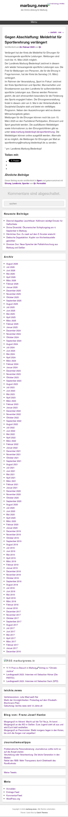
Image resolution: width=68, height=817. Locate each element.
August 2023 (12, 383)
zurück (52, 32)
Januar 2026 (12, 287)
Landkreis (16, 183)
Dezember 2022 (13, 410)
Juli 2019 (10, 547)
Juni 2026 (10, 270)
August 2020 (12, 504)
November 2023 (13, 373)
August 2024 (12, 343)
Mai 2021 (10, 474)
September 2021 (13, 460)
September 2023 (13, 380)
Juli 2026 (10, 267)
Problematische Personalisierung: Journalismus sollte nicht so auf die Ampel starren (32, 750)
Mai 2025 (10, 313)
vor (61, 32)
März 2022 (11, 440)
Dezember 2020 (13, 490)
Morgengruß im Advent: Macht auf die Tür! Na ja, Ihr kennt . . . (32, 721)
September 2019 (13, 541)
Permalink (41, 183)
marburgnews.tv (24, 660)
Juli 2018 (10, 587)
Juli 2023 (10, 387)
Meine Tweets (10, 772)
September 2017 (13, 621)
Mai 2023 (10, 394)
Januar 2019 (12, 567)
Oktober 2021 (12, 457)
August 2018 (12, 584)
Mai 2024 (10, 353)
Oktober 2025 (12, 297)
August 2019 (12, 544)
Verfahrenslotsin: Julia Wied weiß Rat (21, 696)
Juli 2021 (10, 467)
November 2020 (13, 494)
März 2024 (11, 360)
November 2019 (13, 534)
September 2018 (13, 581)
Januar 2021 (12, 487)
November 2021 (13, 454)
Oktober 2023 (12, 377)
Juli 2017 (10, 628)
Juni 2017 (10, 631)
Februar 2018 (12, 604)
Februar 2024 (12, 363)
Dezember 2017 (13, 611)
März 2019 (11, 561)
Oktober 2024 (12, 337)
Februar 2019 (12, 564)
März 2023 (11, 400)
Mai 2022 (10, 434)
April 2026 (10, 277)
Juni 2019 (10, 551)
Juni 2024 (10, 350)
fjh (40, 47)
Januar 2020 (12, 527)
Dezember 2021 (13, 450)
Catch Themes (42, 812)
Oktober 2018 (12, 577)
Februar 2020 (12, 524)
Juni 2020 (10, 511)
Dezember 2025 (13, 290)
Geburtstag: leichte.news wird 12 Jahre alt (23, 705)
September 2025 (13, 300)
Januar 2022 (12, 447)
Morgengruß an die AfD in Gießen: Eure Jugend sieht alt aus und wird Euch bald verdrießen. (33, 726)
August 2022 (12, 424)
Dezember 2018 (13, 571)
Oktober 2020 (12, 497)
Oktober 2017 (12, 618)
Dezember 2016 (13, 651)
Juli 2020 (10, 507)
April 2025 (10, 317)
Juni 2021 (10, 470)
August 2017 (12, 624)
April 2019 (10, 557)
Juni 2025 (10, 310)
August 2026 (12, 263)
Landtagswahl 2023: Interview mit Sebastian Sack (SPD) (32, 681)
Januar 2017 (12, 648)
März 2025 (11, 320)
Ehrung (8, 183)
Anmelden (10, 788)
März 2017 (11, 641)
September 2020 (13, 501)
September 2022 (13, 420)
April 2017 (10, 638)
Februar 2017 (12, 644)
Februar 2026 (12, 283)
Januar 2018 (12, 608)
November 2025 (13, 293)
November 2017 (13, 614)
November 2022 (13, 414)
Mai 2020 (10, 514)
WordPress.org (13, 798)
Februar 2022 (12, 444)
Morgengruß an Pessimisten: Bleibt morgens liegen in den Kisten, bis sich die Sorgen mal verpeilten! (34, 731)
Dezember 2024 (13, 330)
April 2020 (10, 517)
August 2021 (12, 464)
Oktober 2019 (12, 537)
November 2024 (13, 333)
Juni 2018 (10, 591)
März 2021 (11, 480)
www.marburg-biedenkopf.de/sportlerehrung (33, 131)
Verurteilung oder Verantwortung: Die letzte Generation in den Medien (32, 756)
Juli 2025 (10, 307)
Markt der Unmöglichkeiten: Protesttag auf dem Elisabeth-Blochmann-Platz (30, 701)
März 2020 (11, 521)
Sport (39, 180)
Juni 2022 (10, 430)
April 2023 (10, 397)
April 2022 (10, 437)
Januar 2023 (12, 407)
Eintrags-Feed (12, 792)
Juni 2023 (10, 390)
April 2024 (10, 357)
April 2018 (10, 597)
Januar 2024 (12, 367)
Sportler (25, 183)
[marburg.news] (55, 3)
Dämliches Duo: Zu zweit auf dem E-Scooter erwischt (30, 234)
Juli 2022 (10, 427)
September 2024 (13, 340)
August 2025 (12, 303)
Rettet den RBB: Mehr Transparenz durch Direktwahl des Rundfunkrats (30, 762)
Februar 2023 (12, 404)
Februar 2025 (12, 323)
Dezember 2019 (13, 531)
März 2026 (11, 280)
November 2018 (13, 574)
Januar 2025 (12, 327)
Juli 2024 (10, 347)
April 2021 (10, 477)
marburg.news (34, 5)
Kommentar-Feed (14, 795)
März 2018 (11, 601)
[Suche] (6, 203)
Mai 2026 (10, 273)
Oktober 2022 (12, 417)
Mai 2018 (10, 594)
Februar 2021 (12, 484)
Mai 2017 (10, 634)
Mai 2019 (10, 554)
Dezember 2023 (13, 370)
